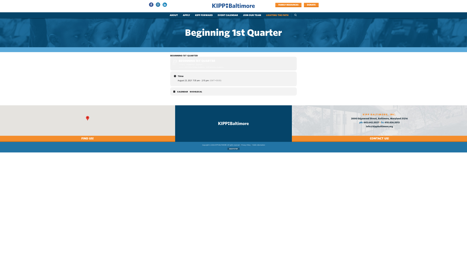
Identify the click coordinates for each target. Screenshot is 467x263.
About (174, 15)
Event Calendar (228, 15)
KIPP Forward (204, 15)
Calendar (182, 91)
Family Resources (288, 5)
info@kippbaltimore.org (379, 126)
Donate (311, 5)
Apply (186, 15)
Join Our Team (252, 15)
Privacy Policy (246, 145)
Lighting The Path (277, 15)
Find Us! (87, 138)
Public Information (258, 145)
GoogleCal (196, 91)
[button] (87, 118)
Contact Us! (379, 138)
